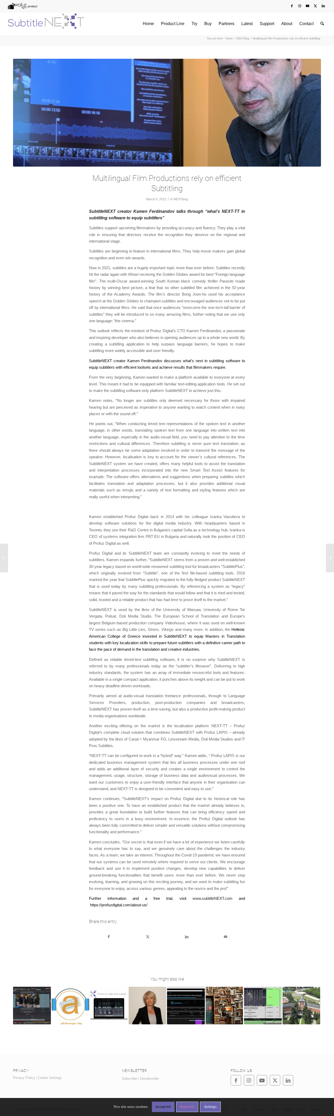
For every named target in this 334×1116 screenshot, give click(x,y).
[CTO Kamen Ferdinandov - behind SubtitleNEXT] (167, 113)
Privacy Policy (24, 1078)
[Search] (322, 23)
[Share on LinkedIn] (186, 937)
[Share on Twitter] (147, 937)
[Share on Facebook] (108, 937)
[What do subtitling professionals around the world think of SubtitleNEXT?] (109, 1006)
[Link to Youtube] (307, 6)
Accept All (163, 1107)
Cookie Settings (50, 1078)
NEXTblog (181, 199)
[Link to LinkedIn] (323, 6)
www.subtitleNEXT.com (212, 898)
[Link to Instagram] (299, 6)
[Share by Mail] (225, 937)
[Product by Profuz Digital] (22, 6)
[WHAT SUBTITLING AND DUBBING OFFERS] (147, 1006)
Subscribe (129, 1078)
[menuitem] (22, 6)
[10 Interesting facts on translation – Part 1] (224, 1006)
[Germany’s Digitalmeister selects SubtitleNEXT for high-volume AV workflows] (71, 1006)
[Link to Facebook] (292, 6)
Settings (210, 1107)
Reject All (187, 1107)
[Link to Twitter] (315, 6)
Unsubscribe (149, 1078)
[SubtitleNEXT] (46, 23)
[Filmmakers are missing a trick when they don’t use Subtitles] (4, 558)
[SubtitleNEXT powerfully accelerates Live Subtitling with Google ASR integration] (32, 1006)
